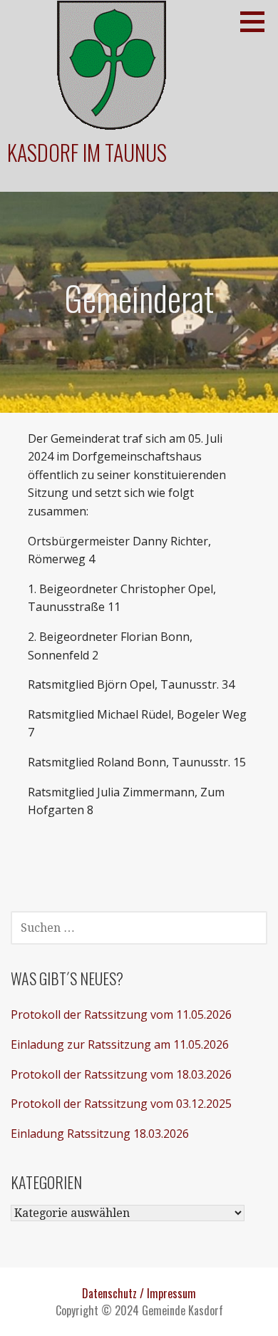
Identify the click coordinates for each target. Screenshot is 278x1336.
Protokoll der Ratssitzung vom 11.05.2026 (121, 1014)
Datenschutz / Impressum (139, 1293)
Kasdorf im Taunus (87, 152)
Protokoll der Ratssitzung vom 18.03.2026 (121, 1074)
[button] (257, 21)
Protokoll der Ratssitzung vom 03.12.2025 (121, 1103)
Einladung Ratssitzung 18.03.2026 (100, 1133)
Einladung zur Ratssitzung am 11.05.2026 (120, 1044)
